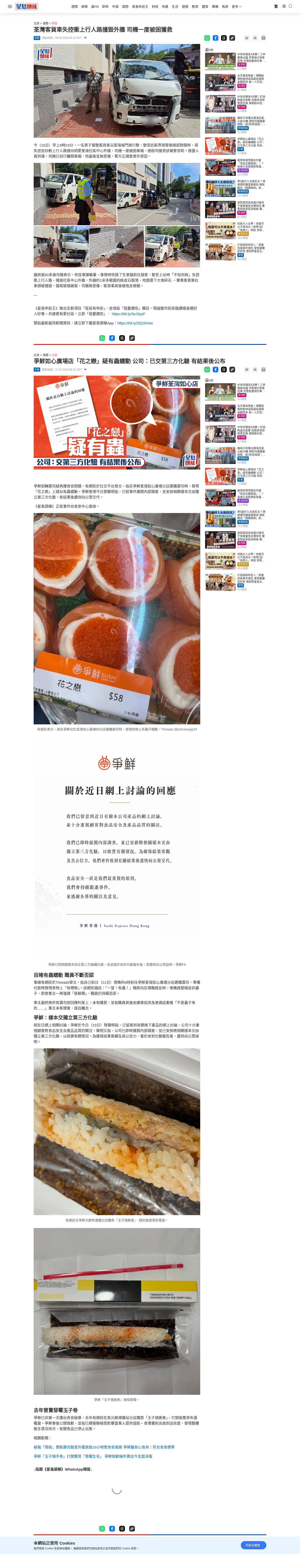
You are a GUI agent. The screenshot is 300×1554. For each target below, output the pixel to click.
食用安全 (243, 234)
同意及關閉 (253, 1545)
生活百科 (243, 170)
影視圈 (242, 64)
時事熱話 (243, 128)
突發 (54, 23)
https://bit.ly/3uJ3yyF (128, 314)
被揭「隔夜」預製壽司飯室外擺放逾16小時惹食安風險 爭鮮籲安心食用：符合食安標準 (104, 1447)
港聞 (45, 23)
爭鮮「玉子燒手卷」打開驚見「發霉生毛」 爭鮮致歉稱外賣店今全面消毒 (93, 1456)
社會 (240, 149)
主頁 (36, 23)
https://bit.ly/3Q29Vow (135, 323)
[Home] (27, 6)
